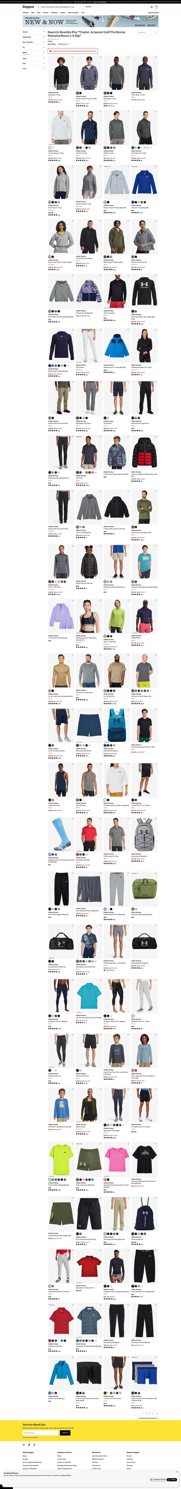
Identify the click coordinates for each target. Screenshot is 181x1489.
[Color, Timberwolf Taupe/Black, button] (89, 147)
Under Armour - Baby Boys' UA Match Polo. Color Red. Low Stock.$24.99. (89, 1274)
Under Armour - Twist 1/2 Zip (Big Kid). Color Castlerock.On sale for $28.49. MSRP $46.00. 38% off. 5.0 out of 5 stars (89, 515)
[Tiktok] (29, 1445)
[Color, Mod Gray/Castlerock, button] (80, 1070)
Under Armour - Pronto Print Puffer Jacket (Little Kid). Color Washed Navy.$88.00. (117, 460)
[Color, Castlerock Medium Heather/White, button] (58, 909)
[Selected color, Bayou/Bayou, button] (49, 417)
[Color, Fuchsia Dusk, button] (83, 527)
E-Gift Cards (96, 1468)
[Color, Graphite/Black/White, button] (55, 854)
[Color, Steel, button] (83, 1393)
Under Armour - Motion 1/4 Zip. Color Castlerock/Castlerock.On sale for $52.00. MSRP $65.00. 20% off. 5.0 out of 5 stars (117, 136)
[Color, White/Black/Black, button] (135, 1015)
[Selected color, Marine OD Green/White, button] (105, 256)
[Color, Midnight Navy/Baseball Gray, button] (135, 1286)
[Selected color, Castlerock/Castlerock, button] (105, 147)
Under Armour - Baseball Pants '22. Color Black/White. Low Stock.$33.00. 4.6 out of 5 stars (61, 1058)
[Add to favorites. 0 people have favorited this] (72, 57)
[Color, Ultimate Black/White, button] (58, 311)
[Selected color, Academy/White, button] (77, 1340)
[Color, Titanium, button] (138, 1393)
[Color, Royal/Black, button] (89, 1179)
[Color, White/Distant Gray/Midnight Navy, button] (86, 961)
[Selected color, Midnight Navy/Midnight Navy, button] (105, 417)
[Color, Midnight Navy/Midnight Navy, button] (86, 417)
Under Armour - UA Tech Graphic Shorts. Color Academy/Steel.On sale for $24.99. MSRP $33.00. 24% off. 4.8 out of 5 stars (61, 733)
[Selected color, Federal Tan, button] (105, 690)
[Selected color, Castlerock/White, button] (105, 93)
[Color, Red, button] (135, 1070)
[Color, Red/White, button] (86, 1179)
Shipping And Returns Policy (67, 1465)
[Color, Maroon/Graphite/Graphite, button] (89, 472)
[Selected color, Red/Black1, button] (49, 1340)
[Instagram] (24, 1445)
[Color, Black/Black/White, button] (108, 745)
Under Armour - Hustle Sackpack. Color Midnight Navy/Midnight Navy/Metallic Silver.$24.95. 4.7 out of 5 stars (144, 1220)
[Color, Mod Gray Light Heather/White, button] (52, 909)
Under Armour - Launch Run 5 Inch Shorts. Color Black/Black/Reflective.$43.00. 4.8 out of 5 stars (117, 1382)
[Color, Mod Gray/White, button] (61, 365)
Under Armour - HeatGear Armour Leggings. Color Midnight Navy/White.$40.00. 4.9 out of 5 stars (61, 1004)
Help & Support (153, 12)
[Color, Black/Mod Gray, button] (80, 1179)
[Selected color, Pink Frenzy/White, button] (105, 1179)
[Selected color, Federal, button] (49, 690)
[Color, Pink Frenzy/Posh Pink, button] (52, 1393)
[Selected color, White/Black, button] (105, 799)
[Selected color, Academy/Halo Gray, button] (77, 745)
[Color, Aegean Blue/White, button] (52, 365)
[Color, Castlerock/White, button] (144, 202)
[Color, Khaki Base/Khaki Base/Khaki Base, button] (83, 417)
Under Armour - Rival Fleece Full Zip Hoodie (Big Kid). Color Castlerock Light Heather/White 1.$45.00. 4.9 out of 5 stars (61, 299)
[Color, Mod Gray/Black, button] (52, 1015)
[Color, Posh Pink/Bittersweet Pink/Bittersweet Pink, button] (138, 1233)
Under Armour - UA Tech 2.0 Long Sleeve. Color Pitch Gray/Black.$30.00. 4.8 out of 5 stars (89, 679)
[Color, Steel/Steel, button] (52, 472)
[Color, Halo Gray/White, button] (83, 147)
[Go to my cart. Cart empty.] (156, 7)
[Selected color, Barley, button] (105, 1233)
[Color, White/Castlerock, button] (58, 1340)
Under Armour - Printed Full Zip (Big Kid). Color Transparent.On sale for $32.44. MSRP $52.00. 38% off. (89, 299)
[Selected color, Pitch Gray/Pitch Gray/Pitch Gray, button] (77, 417)
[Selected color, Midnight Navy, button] (132, 1393)
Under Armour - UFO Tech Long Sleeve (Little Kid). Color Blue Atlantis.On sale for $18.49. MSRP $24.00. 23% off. (61, 1113)
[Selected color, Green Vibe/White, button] (105, 636)
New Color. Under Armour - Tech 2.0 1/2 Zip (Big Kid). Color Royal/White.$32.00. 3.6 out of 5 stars (144, 190)
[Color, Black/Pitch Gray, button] (108, 799)
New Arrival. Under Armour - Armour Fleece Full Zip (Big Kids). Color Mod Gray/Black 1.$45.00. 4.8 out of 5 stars (117, 190)
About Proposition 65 (64, 1468)
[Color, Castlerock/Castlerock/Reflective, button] (135, 799)
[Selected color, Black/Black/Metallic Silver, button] (49, 961)
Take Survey (96, 1465)
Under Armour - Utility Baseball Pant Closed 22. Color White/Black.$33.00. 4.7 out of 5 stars (61, 1274)
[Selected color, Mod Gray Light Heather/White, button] (49, 202)
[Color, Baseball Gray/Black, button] (55, 1070)
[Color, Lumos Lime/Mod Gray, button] (147, 147)
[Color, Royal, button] (80, 1393)
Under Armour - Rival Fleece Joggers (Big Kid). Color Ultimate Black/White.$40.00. (61, 896)
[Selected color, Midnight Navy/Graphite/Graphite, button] (77, 472)
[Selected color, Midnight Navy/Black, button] (105, 1125)
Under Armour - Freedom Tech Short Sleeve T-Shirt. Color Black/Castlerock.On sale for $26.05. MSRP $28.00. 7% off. (144, 733)
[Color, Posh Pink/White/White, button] (92, 961)
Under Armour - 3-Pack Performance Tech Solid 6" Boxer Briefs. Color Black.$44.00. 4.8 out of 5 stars (89, 1382)
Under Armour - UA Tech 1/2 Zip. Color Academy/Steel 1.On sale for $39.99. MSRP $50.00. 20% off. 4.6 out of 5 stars (89, 136)
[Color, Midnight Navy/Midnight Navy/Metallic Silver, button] (52, 961)
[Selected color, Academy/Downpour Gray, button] (49, 799)
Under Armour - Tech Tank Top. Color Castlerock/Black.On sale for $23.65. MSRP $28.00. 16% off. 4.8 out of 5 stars (89, 788)
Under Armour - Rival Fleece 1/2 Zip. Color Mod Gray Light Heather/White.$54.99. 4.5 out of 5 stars (61, 190)
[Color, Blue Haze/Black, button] (138, 202)
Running (129, 1465)
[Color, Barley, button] (80, 745)
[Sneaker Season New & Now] (90, 21)
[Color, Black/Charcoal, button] (86, 147)
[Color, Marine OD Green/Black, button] (141, 202)
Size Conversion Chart (99, 1456)
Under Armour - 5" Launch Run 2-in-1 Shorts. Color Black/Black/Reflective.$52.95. (144, 1113)
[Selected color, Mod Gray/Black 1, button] (105, 202)
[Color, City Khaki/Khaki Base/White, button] (135, 147)
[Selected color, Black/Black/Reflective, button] (132, 799)
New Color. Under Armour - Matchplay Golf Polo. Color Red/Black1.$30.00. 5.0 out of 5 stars (61, 1327)
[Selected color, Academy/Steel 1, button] (77, 147)
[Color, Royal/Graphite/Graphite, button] (80, 472)
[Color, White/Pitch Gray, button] (86, 854)
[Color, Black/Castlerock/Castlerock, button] (86, 1340)
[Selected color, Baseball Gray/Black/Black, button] (132, 1015)
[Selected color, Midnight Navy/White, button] (49, 581)
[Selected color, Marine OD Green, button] (132, 527)
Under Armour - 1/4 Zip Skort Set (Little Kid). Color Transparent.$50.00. (61, 624)
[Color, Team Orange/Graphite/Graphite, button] (86, 472)
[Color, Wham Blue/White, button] (61, 581)
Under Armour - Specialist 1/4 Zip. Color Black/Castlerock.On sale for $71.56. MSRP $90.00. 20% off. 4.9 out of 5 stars (61, 81)
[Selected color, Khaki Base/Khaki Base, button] (105, 581)
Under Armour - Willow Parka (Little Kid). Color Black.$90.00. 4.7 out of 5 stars (89, 570)
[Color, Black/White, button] (108, 93)
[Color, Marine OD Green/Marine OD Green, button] (138, 417)
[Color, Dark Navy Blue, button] (108, 690)
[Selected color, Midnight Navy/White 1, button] (49, 365)
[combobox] (60, 7)
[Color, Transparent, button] (80, 527)
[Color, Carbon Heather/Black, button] (135, 690)
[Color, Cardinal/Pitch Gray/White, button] (52, 854)
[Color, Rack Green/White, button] (55, 202)
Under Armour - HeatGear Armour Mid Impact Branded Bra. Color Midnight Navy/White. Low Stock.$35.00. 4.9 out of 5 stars (89, 624)
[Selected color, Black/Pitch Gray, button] (105, 1015)
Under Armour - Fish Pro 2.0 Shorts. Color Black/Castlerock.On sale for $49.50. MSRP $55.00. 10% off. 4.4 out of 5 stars (89, 1058)
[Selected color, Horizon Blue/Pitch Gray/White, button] (49, 854)
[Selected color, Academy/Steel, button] (49, 745)
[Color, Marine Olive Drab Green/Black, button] (52, 745)
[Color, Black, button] (135, 527)
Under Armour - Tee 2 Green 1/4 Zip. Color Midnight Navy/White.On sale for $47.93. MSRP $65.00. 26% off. (144, 81)
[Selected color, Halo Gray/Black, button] (49, 147)
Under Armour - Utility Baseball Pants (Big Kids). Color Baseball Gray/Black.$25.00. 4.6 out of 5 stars (117, 896)
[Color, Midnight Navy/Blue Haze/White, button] (83, 1340)
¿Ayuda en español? (64, 1462)
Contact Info (61, 1459)
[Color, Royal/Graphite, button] (144, 690)
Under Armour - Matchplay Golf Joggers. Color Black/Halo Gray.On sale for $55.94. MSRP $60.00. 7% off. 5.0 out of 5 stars (117, 1327)
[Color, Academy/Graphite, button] (138, 690)
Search (88, 7)
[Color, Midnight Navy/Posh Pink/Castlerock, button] (92, 1340)
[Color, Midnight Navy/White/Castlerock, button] (83, 961)
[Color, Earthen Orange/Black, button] (114, 1125)
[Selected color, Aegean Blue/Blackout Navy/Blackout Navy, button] (105, 745)
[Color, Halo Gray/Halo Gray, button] (108, 417)
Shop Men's (152, 25)
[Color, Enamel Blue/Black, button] (144, 147)
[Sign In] (151, 7)
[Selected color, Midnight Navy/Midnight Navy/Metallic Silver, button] (132, 1233)
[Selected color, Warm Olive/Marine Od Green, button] (132, 909)
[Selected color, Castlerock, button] (77, 527)
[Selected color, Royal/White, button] (132, 202)
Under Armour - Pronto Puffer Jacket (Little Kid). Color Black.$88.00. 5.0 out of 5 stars (117, 515)
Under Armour (62, 44)
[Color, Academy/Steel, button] (141, 690)
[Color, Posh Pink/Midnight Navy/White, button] (89, 1340)
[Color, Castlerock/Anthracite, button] (111, 147)
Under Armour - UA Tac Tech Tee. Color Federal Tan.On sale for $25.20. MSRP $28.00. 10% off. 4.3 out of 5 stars (117, 679)
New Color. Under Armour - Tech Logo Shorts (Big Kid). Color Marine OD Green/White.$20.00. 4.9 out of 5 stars (89, 1167)
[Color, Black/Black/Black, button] (80, 417)
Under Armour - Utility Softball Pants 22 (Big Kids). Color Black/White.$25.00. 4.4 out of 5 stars (144, 1274)
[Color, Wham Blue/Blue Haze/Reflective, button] (117, 1393)
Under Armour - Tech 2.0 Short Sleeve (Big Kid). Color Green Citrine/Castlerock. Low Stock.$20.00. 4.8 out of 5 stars (61, 1167)
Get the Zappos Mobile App (32, 1462)
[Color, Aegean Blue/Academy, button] (61, 1340)
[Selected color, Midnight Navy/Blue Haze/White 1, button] (77, 961)
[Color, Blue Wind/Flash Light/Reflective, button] (114, 1393)
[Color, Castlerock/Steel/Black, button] (80, 854)
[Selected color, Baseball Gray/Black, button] (105, 909)
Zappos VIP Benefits (30, 1468)
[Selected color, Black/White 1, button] (132, 311)
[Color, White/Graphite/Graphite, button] (83, 472)
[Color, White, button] (55, 690)
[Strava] (34, 1445)
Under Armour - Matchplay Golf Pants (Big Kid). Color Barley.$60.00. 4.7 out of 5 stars (117, 1220)
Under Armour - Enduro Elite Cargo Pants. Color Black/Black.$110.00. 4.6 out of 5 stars (144, 406)
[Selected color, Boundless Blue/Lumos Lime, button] (132, 581)
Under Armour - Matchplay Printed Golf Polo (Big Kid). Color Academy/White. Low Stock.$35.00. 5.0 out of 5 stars (89, 1327)
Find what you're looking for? (147, 1418)
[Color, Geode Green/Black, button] (52, 1179)
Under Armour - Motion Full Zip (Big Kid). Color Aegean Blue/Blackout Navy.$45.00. (61, 1382)
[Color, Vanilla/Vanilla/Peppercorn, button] (135, 909)
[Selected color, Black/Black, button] (132, 417)
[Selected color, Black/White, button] (49, 1070)
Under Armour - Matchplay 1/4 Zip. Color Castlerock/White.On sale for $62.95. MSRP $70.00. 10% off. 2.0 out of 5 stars (117, 81)
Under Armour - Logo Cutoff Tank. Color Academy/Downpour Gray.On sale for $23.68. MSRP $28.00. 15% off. (61, 788)
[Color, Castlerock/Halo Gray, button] (114, 1233)
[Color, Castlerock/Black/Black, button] (144, 1233)
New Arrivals (131, 1462)
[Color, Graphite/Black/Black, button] (92, 472)
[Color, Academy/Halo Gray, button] (117, 1233)
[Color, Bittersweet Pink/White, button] (58, 202)
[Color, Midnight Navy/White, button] (111, 93)
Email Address (30, 1433)
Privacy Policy (66, 1475)
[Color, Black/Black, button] (80, 93)
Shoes (129, 1468)
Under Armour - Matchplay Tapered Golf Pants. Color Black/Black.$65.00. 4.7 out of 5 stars (61, 460)
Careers (25, 1459)
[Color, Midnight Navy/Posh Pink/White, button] (80, 961)
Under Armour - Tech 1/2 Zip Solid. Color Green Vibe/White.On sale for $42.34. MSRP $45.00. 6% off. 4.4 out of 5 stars (117, 624)
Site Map (95, 1462)
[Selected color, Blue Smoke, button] (132, 1070)
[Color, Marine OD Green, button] (114, 690)
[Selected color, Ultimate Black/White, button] (49, 909)
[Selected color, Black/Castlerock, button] (77, 1070)
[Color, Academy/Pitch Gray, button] (64, 1340)
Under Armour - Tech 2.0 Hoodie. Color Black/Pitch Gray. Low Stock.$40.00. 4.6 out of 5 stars (117, 299)
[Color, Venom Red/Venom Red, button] (52, 799)
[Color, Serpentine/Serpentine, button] (114, 147)
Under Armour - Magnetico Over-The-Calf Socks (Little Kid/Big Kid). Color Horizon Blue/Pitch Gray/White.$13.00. (61, 842)
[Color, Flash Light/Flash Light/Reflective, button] (108, 1393)
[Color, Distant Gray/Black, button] (141, 147)
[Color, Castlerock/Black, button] (111, 636)
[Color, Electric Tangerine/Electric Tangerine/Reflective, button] (120, 1393)
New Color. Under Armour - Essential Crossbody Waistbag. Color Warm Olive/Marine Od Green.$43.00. (144, 896)
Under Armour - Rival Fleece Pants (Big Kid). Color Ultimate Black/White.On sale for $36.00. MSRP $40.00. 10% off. (144, 1327)
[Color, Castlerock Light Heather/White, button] (111, 256)
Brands (129, 1456)
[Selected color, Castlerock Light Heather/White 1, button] (49, 311)
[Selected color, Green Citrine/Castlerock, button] (49, 1179)
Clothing (130, 1459)
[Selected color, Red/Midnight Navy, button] (77, 854)
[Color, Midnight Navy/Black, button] (138, 147)
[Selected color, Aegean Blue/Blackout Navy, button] (49, 1393)
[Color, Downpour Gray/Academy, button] (80, 1340)
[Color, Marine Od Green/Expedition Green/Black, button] (89, 961)
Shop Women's (140, 25)
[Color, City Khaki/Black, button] (111, 1125)
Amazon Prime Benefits (31, 1465)
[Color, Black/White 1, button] (135, 202)
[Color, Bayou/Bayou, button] (135, 417)
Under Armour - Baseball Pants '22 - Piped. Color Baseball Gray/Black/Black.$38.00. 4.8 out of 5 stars (144, 1004)
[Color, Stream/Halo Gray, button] (89, 745)
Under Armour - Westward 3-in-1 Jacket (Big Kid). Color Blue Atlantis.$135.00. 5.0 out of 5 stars (117, 352)
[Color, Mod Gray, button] (83, 745)
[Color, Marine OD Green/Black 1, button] (80, 147)
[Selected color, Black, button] (77, 1393)
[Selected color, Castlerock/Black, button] (77, 93)
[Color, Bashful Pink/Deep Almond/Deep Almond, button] (114, 745)
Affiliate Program (98, 1459)
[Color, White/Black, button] (83, 799)
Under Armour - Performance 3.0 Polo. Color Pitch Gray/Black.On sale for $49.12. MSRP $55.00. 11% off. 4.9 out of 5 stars (117, 842)
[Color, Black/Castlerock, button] (108, 147)
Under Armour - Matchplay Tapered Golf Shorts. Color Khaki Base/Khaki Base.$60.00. (117, 570)
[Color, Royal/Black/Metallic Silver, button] (141, 1233)
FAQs (59, 1456)
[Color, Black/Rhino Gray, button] (135, 581)
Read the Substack (100, 2)
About (25, 1456)
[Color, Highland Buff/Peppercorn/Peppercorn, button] (111, 745)
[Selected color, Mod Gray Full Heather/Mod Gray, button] (132, 256)
